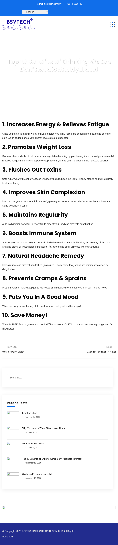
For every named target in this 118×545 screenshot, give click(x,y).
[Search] (104, 377)
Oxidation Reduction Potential (37, 474)
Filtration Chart (29, 413)
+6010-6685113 (74, 4)
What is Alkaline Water (33, 443)
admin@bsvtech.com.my (49, 4)
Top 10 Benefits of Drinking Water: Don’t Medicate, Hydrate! (52, 458)
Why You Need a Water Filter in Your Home (43, 428)
